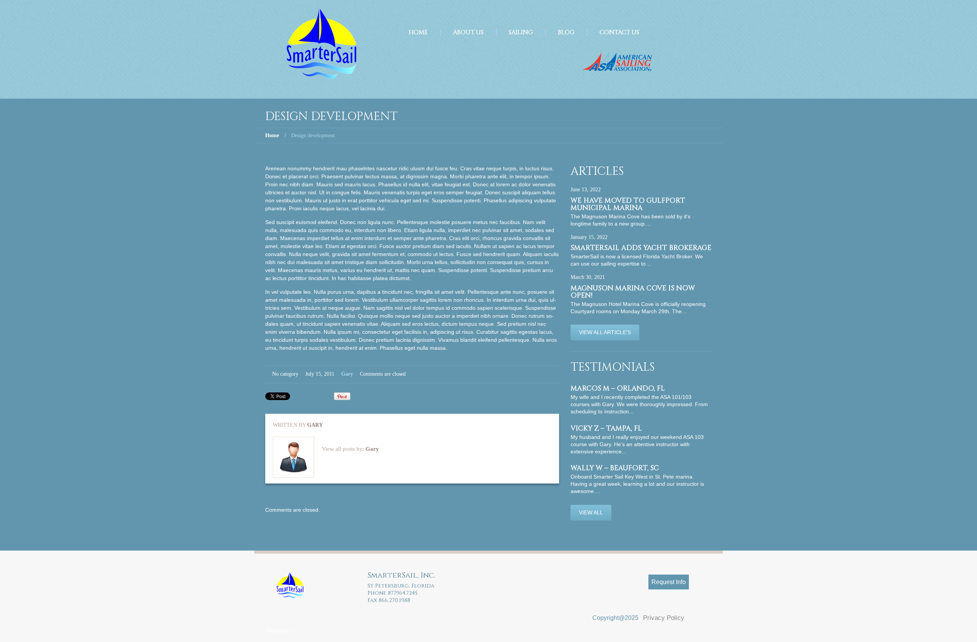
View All (591, 512)
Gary (347, 374)
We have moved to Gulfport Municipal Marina (628, 204)
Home (418, 32)
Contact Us (619, 32)
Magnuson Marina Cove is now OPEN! (633, 291)
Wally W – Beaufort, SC (615, 468)
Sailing (521, 32)
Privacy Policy (663, 617)
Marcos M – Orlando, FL (618, 388)
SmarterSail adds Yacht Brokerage (641, 248)
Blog (566, 32)
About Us (468, 32)
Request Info (668, 582)
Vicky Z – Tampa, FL (606, 428)
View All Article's (605, 332)
